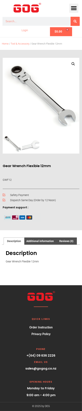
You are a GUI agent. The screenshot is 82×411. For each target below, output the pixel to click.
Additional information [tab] (40, 241)
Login (25, 30)
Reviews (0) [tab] (66, 241)
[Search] (75, 21)
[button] (73, 8)
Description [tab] (14, 241)
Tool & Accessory (20, 43)
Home (5, 43)
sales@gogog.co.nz (40, 368)
